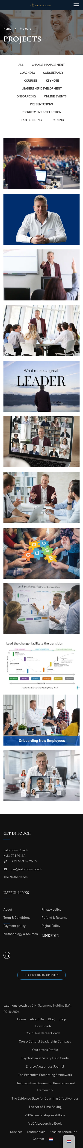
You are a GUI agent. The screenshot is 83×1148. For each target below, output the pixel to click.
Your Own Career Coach (43, 1033)
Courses (31, 81)
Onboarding (26, 96)
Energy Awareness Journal (45, 1066)
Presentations (41, 104)
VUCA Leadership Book (45, 1123)
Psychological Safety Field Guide (45, 1058)
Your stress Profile (45, 1050)
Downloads (43, 1026)
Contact (38, 1139)
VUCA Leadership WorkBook (45, 1115)
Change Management (48, 65)
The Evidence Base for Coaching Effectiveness (45, 1098)
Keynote (52, 81)
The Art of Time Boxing (45, 1107)
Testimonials (36, 1132)
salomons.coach (15, 1005)
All (21, 65)
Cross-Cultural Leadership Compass (45, 1041)
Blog (51, 1019)
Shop (62, 1019)
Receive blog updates (41, 975)
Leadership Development (42, 88)
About (7, 909)
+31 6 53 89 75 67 (24, 861)
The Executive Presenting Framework (45, 1075)
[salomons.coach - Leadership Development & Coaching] (43, 5)
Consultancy (53, 73)
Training (57, 120)
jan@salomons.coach (27, 869)
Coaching (27, 73)
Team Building (30, 120)
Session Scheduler (63, 1132)
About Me (37, 1019)
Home (7, 29)
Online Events (55, 96)
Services (16, 1132)
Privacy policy (51, 909)
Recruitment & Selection (41, 112)
